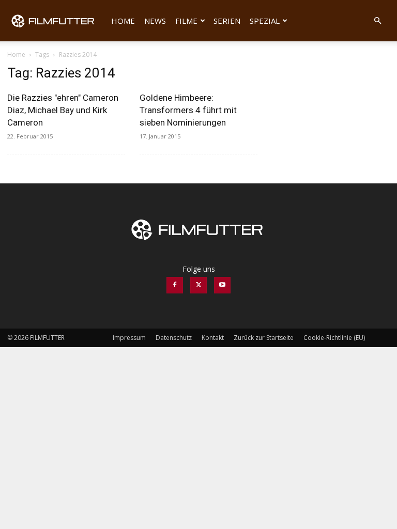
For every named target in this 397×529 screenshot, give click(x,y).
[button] (377, 21)
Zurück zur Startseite (264, 337)
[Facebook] (174, 285)
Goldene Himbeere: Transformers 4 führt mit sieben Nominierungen (188, 110)
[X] (198, 285)
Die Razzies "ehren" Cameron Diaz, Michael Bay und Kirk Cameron (62, 110)
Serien (226, 20)
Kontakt (213, 337)
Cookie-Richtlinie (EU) (334, 337)
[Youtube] (222, 285)
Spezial (265, 20)
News (155, 20)
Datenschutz (174, 337)
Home (123, 20)
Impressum (129, 337)
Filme (186, 20)
